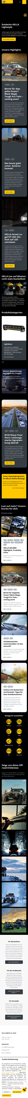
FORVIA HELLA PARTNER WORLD (14, 991)
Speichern (6, 1092)
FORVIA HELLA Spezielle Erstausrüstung (14, 1017)
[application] (14, 135)
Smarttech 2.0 (5, 1050)
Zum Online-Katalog (18, 488)
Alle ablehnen (6, 1095)
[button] (14, 135)
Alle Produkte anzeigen (8, 39)
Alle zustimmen (17, 1092)
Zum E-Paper (20, 381)
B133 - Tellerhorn (6, 1053)
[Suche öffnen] (20, 2)
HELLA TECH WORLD (13, 962)
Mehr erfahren (9, 121)
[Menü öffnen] (24, 2)
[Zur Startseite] (3, 2)
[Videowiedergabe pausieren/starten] (25, 15)
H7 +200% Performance (8, 1047)
